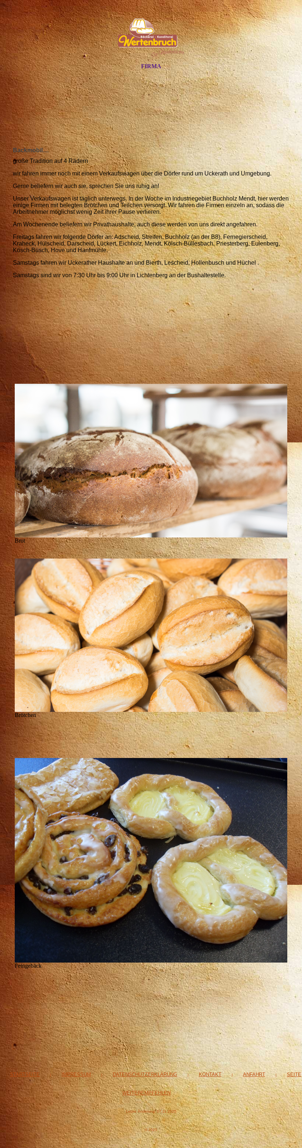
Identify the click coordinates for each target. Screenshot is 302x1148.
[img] (151, 38)
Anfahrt (254, 1074)
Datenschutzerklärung (145, 1074)
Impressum (76, 1074)
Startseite (25, 1074)
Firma (151, 66)
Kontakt (210, 1074)
